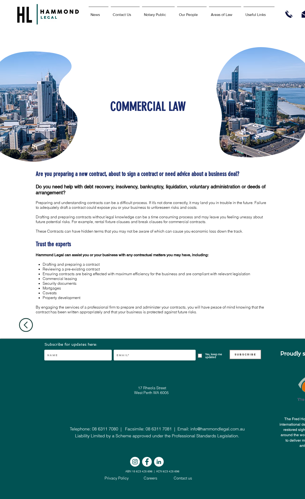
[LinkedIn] (159, 462)
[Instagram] (135, 462)
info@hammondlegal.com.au (217, 429)
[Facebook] (147, 462)
